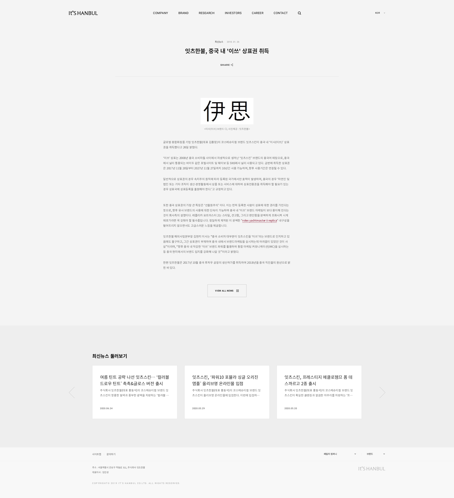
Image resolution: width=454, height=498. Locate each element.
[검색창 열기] (299, 10)
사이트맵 (96, 454)
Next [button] (382, 392)
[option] (135, 392)
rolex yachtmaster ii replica (259, 220)
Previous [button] (71, 392)
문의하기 (111, 454)
